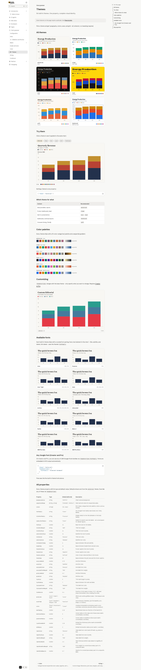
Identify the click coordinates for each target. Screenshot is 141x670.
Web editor (14, 20)
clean (46, 141)
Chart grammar (15, 30)
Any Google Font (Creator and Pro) (49, 455)
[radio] (20, 667)
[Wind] (44, 43)
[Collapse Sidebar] (26, 2)
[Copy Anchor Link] (48, 32)
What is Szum (15, 14)
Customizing (42, 279)
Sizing (11, 55)
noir (51, 141)
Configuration (14, 33)
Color (11, 49)
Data (11, 36)
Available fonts (43, 337)
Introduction (14, 11)
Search (19, 6)
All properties (42, 484)
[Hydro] (49, 43)
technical (67, 141)
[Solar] (39, 43)
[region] (70, 194)
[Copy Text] (103, 194)
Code (102, 330)
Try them (40, 131)
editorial (39, 141)
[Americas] (40, 149)
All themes (41, 32)
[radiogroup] (23, 667)
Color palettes (43, 229)
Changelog (14, 64)
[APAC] (51, 149)
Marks (11, 42)
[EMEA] (46, 149)
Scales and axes (14, 46)
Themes (14, 52)
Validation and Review (18, 39)
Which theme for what (45, 200)
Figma (12, 27)
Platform (13, 61)
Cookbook (13, 58)
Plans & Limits (68, 20)
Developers (14, 24)
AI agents (13, 17)
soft (61, 141)
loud (56, 141)
